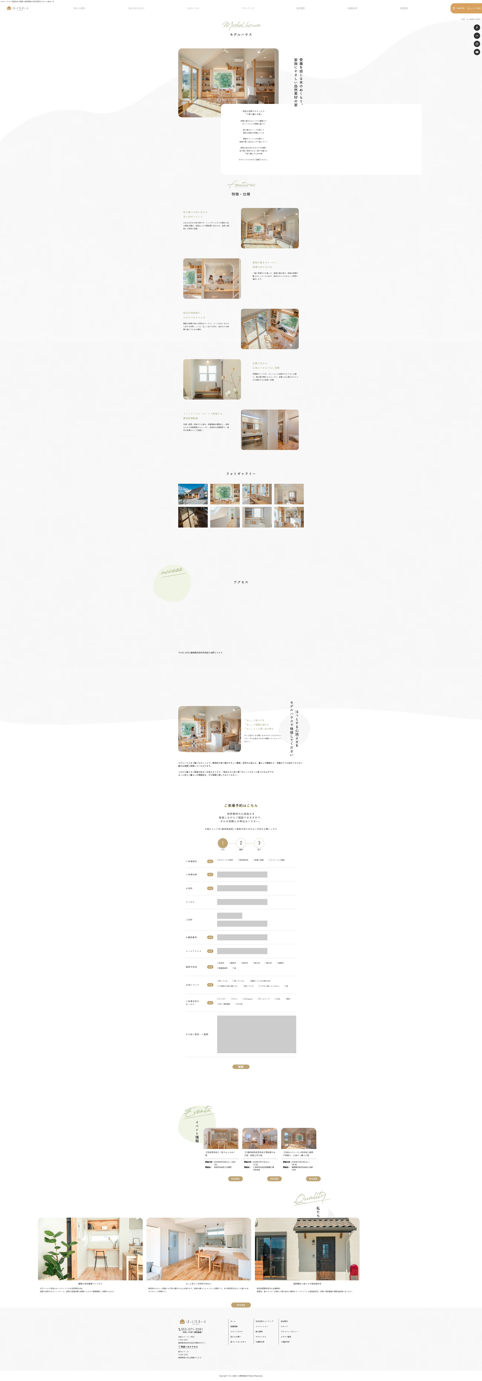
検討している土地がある (261, 981)
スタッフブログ (236, 1331)
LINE (278, 999)
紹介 (288, 999)
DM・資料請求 (224, 1004)
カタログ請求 (286, 1337)
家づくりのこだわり (238, 1342)
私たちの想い (235, 1337)
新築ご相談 (259, 860)
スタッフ (284, 1326)
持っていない (239, 981)
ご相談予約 (285, 1342)
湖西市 (281, 963)
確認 (241, 1066)
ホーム (233, 1321)
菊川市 (269, 963)
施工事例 (259, 1331)
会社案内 (284, 1321)
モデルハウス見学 (226, 860)
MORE (235, 1179)
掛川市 (257, 963)
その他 (239, 1004)
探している (249, 986)
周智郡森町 (223, 968)
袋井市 (245, 963)
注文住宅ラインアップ (264, 1321)
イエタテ (222, 999)
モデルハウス (261, 1337)
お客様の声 (260, 1342)
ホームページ (264, 999)
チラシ (235, 999)
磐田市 (233, 963)
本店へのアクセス (189, 1347)
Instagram (248, 999)
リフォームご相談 (277, 860)
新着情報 (233, 1326)
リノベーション (262, 1326)
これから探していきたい (270, 986)
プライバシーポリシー (289, 1331)
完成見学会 (243, 860)
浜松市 (221, 963)
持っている (223, 981)
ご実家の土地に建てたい (228, 986)
